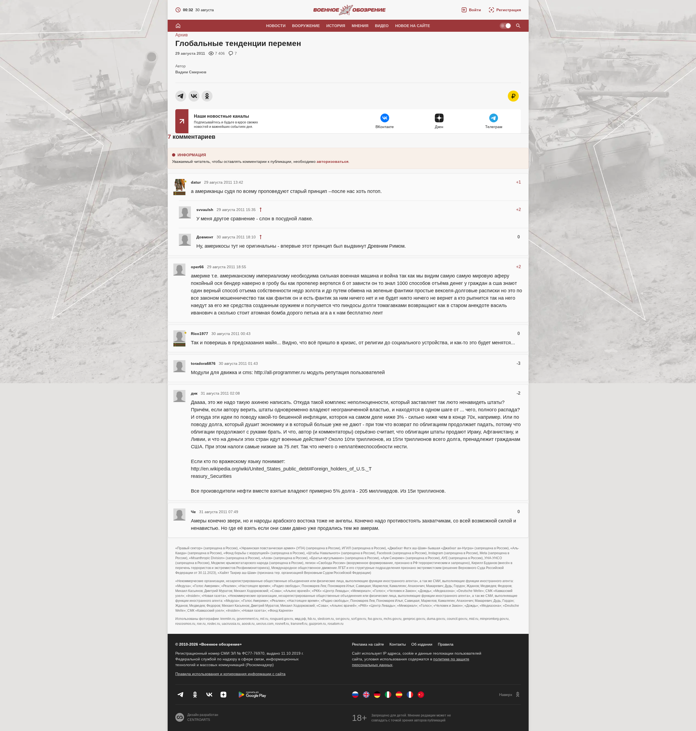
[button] (471, 9)
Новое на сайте (412, 26)
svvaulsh (204, 209)
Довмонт (204, 237)
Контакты (397, 644)
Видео (382, 26)
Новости (276, 26)
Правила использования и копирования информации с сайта (230, 674)
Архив (181, 35)
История (335, 26)
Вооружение (306, 26)
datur (196, 182)
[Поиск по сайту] (518, 26)
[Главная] (178, 26)
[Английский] (366, 694)
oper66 (197, 267)
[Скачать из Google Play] (252, 694)
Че (193, 512)
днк (194, 393)
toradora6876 (203, 363)
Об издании (421, 644)
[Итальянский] (388, 694)
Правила (445, 644)
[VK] (209, 694)
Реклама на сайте (368, 644)
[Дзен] (223, 694)
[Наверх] (510, 694)
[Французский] (409, 694)
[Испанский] (399, 694)
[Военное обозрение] (349, 9)
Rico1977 (199, 333)
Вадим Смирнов (190, 72)
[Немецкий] (377, 694)
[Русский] (355, 694)
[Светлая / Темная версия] (505, 26)
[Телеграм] (180, 694)
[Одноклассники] (195, 694)
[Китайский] (420, 694)
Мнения (360, 26)
